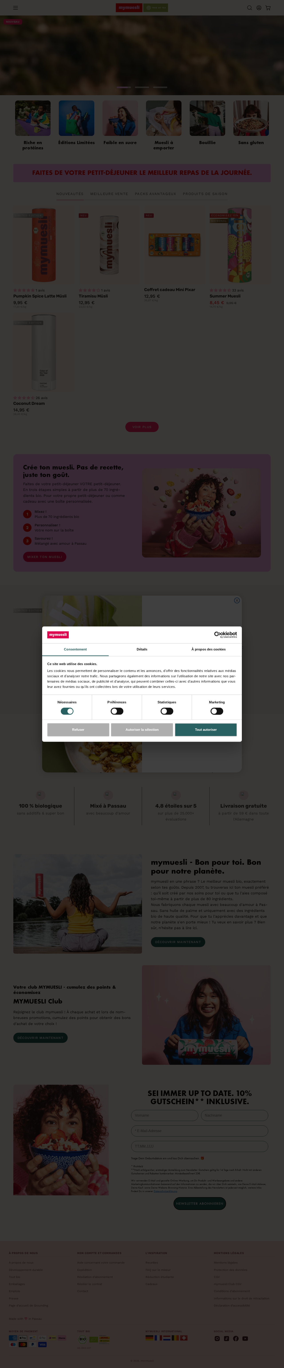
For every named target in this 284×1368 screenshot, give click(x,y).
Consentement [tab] (75, 649)
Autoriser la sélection (142, 730)
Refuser (78, 730)
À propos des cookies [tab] (208, 649)
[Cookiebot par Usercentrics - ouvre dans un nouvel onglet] (217, 634)
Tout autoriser (206, 730)
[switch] (117, 711)
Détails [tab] (142, 649)
